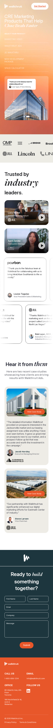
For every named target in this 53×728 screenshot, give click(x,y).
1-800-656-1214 (12, 678)
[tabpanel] (26, 98)
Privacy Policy (11, 722)
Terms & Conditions (28, 722)
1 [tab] (25, 116)
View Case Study (34, 412)
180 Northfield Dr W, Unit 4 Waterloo (13, 702)
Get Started (40, 6)
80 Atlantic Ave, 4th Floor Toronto (13, 692)
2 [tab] (29, 116)
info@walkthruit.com (36, 678)
